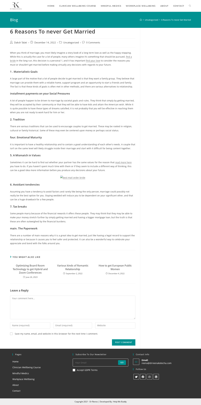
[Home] (141, 19)
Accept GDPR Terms (87, 370)
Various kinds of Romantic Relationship (72, 267)
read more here (123, 162)
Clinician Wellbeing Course (26, 367)
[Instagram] (149, 377)
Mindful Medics (20, 373)
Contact (16, 390)
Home (15, 361)
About (15, 384)
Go (122, 362)
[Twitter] (136, 377)
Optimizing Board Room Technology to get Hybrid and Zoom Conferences (30, 269)
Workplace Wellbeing (23, 379)
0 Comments (93, 42)
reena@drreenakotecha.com (156, 363)
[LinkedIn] (156, 377)
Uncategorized (71, 42)
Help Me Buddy (120, 401)
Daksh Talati (20, 42)
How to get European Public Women (115, 267)
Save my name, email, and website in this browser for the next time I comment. (56, 333)
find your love (93, 60)
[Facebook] (143, 377)
